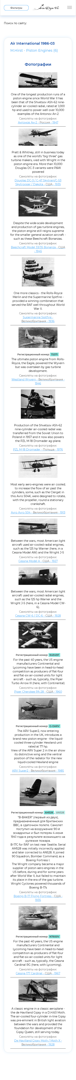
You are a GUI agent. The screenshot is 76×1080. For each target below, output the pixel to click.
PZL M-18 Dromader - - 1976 (38, 449)
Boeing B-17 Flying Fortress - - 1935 (38, 898)
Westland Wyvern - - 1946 (38, 381)
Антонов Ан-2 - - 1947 (38, 122)
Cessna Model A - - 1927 (38, 561)
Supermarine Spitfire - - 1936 (38, 319)
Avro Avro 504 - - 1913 (38, 512)
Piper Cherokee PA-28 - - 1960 (38, 691)
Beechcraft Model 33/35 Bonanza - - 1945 (38, 249)
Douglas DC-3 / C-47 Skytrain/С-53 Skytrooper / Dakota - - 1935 (38, 182)
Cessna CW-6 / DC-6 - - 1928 (38, 615)
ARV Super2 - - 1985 (38, 770)
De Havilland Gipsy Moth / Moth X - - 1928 (38, 1042)
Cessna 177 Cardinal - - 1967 (38, 973)
